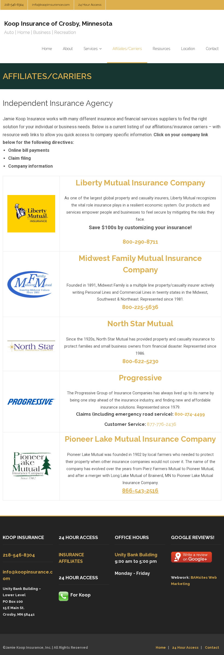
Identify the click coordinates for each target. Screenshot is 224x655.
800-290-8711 (140, 241)
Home (161, 648)
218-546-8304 (13, 5)
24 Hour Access (89, 5)
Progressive (140, 377)
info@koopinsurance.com (51, 5)
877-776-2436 (161, 424)
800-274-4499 (190, 414)
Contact (212, 648)
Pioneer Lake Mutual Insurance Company (140, 439)
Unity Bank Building (136, 554)
